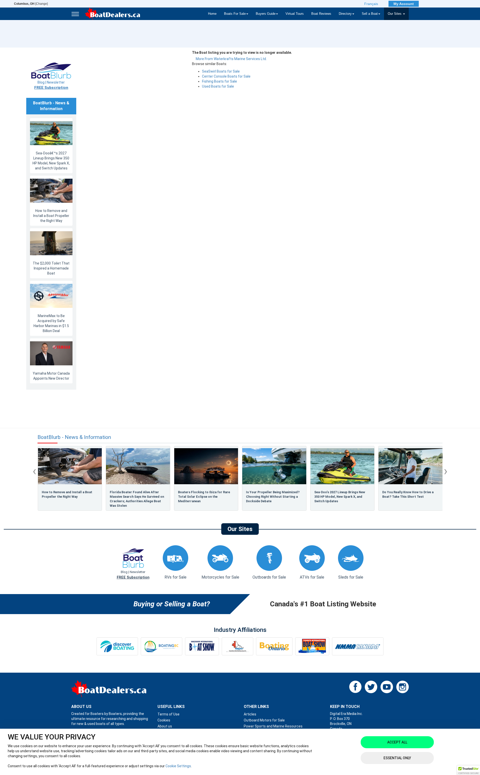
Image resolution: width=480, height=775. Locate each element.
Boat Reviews (321, 14)
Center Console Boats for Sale (226, 76)
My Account (404, 4)
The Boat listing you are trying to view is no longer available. (242, 53)
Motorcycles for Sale (220, 577)
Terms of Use (169, 714)
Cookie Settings (178, 766)
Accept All (397, 742)
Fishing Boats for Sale (219, 81)
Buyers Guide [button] (266, 14)
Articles (250, 714)
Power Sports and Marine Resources (273, 726)
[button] (468, 770)
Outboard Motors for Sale (264, 720)
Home (212, 14)
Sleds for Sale (350, 577)
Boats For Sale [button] (235, 14)
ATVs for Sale (312, 577)
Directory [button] (345, 14)
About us (165, 726)
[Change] (31, 4)
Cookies (164, 720)
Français (371, 4)
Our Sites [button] (395, 14)
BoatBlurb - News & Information (74, 437)
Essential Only (397, 758)
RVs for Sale (175, 577)
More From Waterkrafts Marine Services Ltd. (231, 59)
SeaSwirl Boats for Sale (221, 71)
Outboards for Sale (269, 577)
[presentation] (34, 471)
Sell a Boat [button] (370, 14)
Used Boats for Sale (218, 86)
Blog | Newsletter (51, 85)
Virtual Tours (295, 14)
